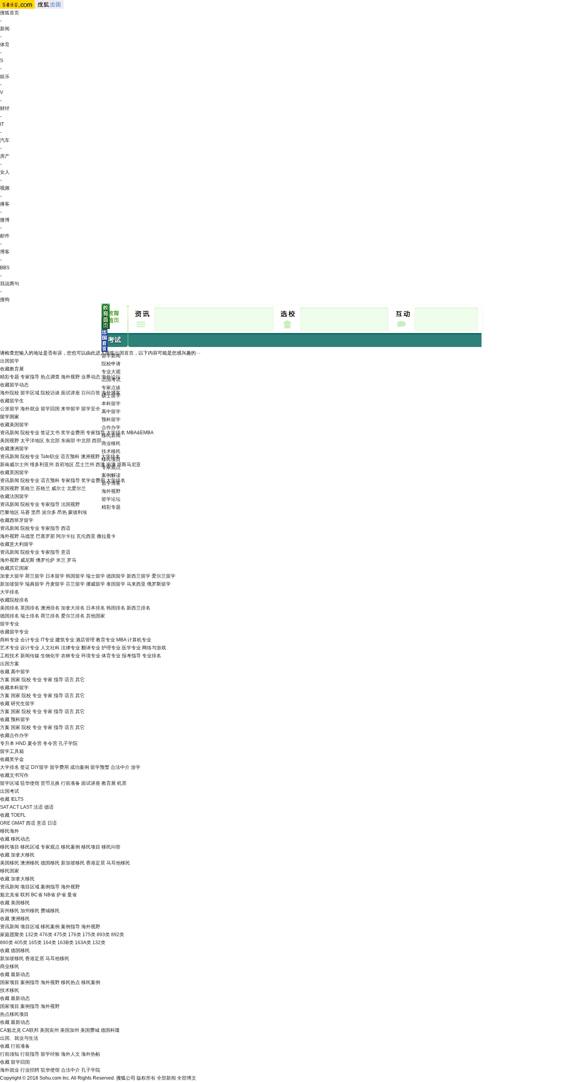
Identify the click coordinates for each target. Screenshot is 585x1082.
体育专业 (111, 656)
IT (2, 124)
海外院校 (9, 393)
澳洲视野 (90, 456)
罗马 (71, 560)
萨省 (61, 895)
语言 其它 (74, 679)
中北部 (83, 440)
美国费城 (89, 1030)
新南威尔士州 (14, 464)
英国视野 (9, 488)
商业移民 (111, 443)
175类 (89, 934)
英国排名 (29, 608)
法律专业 (70, 648)
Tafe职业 (50, 456)
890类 (6, 942)
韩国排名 (115, 608)
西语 (65, 528)
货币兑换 (50, 783)
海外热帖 (90, 1054)
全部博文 (186, 1078)
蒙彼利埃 (77, 512)
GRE (5, 823)
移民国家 (9, 871)
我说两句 (9, 283)
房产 (5, 156)
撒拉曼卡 (106, 536)
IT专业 (47, 640)
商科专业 (9, 640)
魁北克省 (9, 895)
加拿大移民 (23, 855)
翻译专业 (90, 648)
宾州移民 (9, 910)
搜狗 (5, 299)
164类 (49, 942)
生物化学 (50, 656)
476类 (46, 934)
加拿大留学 (12, 576)
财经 (5, 108)
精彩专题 (111, 507)
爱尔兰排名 (73, 616)
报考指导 (131, 656)
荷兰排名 (50, 616)
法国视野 (70, 504)
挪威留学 (95, 584)
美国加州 (69, 1030)
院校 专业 (31, 679)
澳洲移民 (29, 863)
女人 (5, 172)
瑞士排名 (29, 616)
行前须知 (9, 1054)
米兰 (61, 560)
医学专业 (131, 648)
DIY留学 (40, 767)
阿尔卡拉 (65, 536)
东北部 (52, 440)
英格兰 (27, 488)
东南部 (68, 440)
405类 (20, 942)
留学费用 (59, 767)
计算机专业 (139, 640)
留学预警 (99, 767)
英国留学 (19, 472)
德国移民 (50, 863)
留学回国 (50, 409)
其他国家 (95, 616)
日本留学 (54, 576)
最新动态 (20, 974)
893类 (103, 934)
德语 (49, 807)
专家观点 (50, 847)
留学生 (17, 401)
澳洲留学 (19, 448)
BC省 (37, 895)
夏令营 (34, 743)
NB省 (49, 895)
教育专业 (105, 640)
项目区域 (29, 887)
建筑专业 (64, 640)
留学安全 (90, 409)
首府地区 (64, 464)
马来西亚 (136, 584)
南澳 (111, 464)
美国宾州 (49, 1030)
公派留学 (9, 409)
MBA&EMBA (140, 432)
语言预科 (70, 456)
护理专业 (111, 648)
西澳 (100, 464)
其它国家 (19, 568)
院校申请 (111, 364)
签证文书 (50, 432)
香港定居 (95, 863)
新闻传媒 (29, 656)
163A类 (83, 942)
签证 (25, 767)
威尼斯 (27, 560)
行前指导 (29, 1054)
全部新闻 (166, 1078)
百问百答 (90, 393)
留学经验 (50, 1054)
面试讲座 (70, 393)
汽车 (5, 140)
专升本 (7, 743)
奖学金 (17, 759)
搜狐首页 (9, 13)
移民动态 (20, 839)
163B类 (65, 942)
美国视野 (9, 440)
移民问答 (111, 847)
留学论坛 (111, 499)
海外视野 (111, 491)
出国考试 (9, 791)
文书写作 (19, 775)
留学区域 (29, 393)
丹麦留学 (54, 584)
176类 (74, 934)
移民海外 (9, 831)
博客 (5, 252)
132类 (31, 934)
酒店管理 (85, 640)
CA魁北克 (10, 1030)
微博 (5, 220)
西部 (96, 440)
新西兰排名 (138, 608)
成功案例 (79, 767)
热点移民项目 (14, 1014)
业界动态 (90, 377)
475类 (60, 934)
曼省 (72, 895)
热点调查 (50, 377)
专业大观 (111, 371)
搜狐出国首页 (119, 353)
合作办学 (111, 427)
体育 (5, 44)
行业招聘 (29, 1070)
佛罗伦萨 (45, 560)
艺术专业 (9, 648)
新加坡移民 (73, 863)
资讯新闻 (9, 432)
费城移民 (50, 910)
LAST (26, 807)
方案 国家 (10, 679)
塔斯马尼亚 (129, 464)
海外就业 (29, 409)
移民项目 (9, 847)
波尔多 (49, 512)
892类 (117, 934)
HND (21, 743)
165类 (35, 942)
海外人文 (70, 1054)
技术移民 (111, 451)
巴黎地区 (9, 512)
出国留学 (9, 361)
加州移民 (29, 910)
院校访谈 (50, 393)
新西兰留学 (138, 576)
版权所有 (146, 1078)
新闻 (5, 28)
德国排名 (9, 616)
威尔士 (58, 488)
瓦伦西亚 (86, 536)
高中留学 (111, 411)
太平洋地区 (32, 440)
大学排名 (115, 432)
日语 (52, 823)
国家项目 (9, 982)
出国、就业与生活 (19, 1038)
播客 (5, 204)
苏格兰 (43, 488)
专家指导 (29, 377)
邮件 (5, 236)
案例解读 (111, 475)
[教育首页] (105, 327)
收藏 (5, 369)
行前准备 (70, 783)
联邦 (25, 895)
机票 (122, 783)
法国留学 (19, 496)
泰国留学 (115, 584)
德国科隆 (110, 1030)
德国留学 (115, 576)
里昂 (36, 512)
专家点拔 (111, 387)
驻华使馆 (29, 783)
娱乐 (5, 76)
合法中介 (120, 767)
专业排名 (151, 656)
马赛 (25, 512)
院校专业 (29, 432)
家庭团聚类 (12, 934)
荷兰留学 (34, 576)
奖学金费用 (73, 432)
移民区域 (29, 847)
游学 (135, 767)
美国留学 (19, 424)
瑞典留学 (34, 584)
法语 (38, 807)
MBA (121, 640)
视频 (5, 188)
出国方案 (9, 663)
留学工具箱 (12, 751)
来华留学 (70, 409)
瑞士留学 (95, 576)
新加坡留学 (12, 584)
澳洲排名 (50, 608)
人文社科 (50, 648)
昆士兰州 (84, 464)
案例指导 (50, 887)
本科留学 (111, 403)
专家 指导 (53, 679)
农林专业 (70, 656)
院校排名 (19, 600)
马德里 (27, 536)
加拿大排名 (73, 608)
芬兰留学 (75, 584)
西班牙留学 (21, 520)
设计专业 (29, 648)
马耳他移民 (118, 863)
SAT (4, 807)
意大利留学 (21, 544)
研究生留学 (23, 703)
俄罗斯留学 (159, 584)
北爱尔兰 (76, 488)
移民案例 (70, 847)
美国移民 (9, 863)
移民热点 (70, 982)
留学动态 (19, 385)
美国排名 (9, 608)
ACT (14, 807)
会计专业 (29, 640)
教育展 (17, 369)
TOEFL (18, 815)
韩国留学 (75, 576)
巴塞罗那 (45, 536)
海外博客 (111, 393)
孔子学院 (68, 743)
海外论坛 (111, 377)
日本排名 (95, 608)
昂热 (62, 512)
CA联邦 (30, 1030)
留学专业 (9, 624)
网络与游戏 (154, 648)
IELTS (17, 799)
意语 (65, 552)
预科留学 (111, 419)
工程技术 (9, 656)
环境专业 (90, 656)
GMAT (18, 823)
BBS (5, 267)
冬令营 (50, 743)
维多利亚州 (42, 464)
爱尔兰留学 (164, 576)
